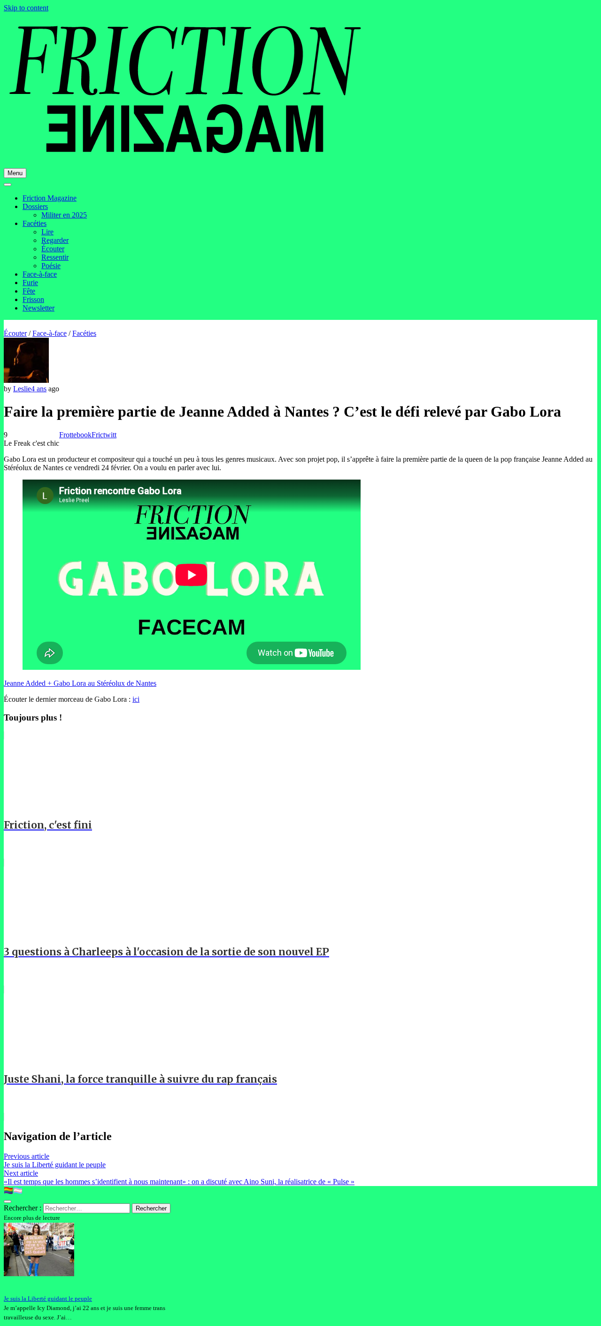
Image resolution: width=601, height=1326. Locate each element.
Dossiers (35, 206)
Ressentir (55, 257)
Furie (30, 283)
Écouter (52, 249)
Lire (47, 232)
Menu (15, 173)
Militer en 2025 (64, 215)
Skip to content (26, 8)
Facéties (34, 223)
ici (135, 699)
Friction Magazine (50, 198)
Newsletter (38, 308)
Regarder (55, 240)
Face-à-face (40, 274)
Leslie (22, 389)
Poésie (51, 266)
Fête (29, 291)
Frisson (33, 299)
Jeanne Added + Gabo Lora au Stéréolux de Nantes (80, 683)
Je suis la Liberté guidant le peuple (48, 1298)
